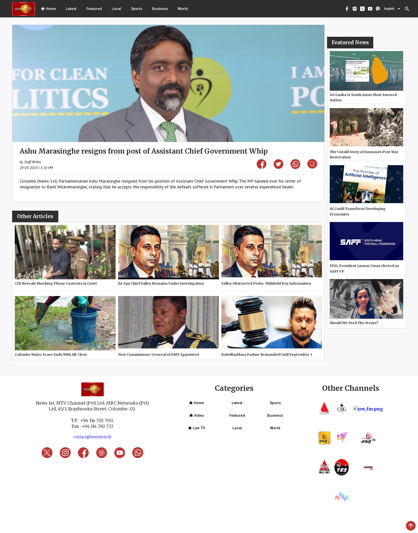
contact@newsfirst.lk (92, 437)
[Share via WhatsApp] (295, 167)
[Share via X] (278, 167)
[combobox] (392, 9)
